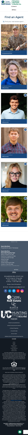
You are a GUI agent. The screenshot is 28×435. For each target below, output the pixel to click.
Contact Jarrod (14, 55)
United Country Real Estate (14, 322)
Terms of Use (14, 349)
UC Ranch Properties (14, 328)
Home (14, 342)
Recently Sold (14, 350)
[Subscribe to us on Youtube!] (18, 291)
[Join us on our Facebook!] (5, 291)
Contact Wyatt (14, 227)
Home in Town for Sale (7, 264)
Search (15, 6)
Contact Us (14, 347)
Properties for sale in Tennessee (9, 248)
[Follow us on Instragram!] (22, 291)
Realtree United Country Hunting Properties (14, 336)
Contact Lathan (14, 124)
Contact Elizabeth (14, 90)
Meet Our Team (14, 345)
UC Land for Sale (14, 331)
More (16, 269)
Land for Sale (4, 261)
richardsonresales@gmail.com (17, 287)
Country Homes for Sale (7, 257)
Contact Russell (14, 159)
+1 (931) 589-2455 (17, 281)
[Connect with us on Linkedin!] (9, 291)
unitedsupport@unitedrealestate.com (11, 384)
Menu (14, 10)
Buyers (14, 343)
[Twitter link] (14, 291)
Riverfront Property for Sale (8, 256)
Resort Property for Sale (7, 254)
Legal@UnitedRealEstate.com (16, 400)
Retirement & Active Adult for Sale (10, 266)
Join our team (14, 333)
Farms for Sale (5, 259)
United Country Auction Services (14, 325)
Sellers (14, 344)
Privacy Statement (14, 348)
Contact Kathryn (14, 193)
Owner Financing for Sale (7, 262)
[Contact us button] (20, 432)
